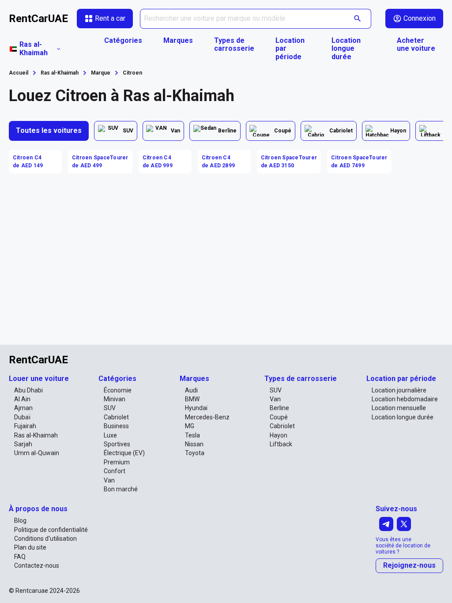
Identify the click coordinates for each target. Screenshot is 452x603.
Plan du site (30, 547)
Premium (117, 462)
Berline (279, 407)
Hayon (278, 435)
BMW (192, 399)
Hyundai (196, 407)
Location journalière (399, 390)
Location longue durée (346, 48)
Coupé (279, 417)
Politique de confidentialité (51, 529)
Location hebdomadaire (405, 399)
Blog (20, 520)
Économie (118, 390)
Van (109, 480)
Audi (191, 390)
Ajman (23, 407)
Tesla (192, 435)
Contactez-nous (36, 565)
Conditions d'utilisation (45, 538)
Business (116, 426)
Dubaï (22, 417)
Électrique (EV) (124, 452)
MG (189, 426)
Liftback (281, 444)
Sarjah (23, 444)
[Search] (357, 19)
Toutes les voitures (49, 130)
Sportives (117, 444)
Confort (114, 471)
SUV (110, 407)
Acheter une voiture (416, 44)
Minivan (114, 399)
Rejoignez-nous (409, 565)
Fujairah (25, 426)
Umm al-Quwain (36, 452)
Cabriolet (116, 417)
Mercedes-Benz (207, 417)
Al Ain (22, 399)
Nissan (194, 444)
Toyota (194, 452)
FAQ (20, 556)
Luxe (110, 435)
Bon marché (121, 489)
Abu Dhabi (28, 390)
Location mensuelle (399, 407)
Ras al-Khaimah (36, 435)
